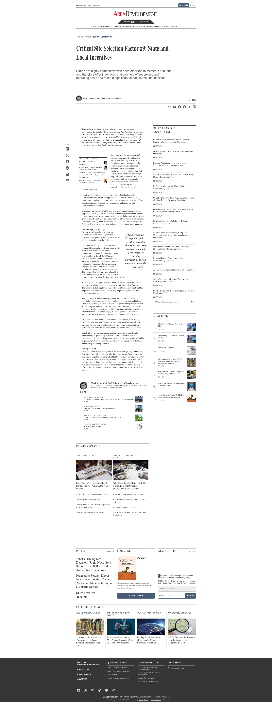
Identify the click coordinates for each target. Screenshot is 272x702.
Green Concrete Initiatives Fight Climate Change (102, 417)
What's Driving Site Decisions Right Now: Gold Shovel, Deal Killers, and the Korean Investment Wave (94, 564)
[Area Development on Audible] (114, 690)
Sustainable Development (95, 415)
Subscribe (183, 5)
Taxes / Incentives (102, 37)
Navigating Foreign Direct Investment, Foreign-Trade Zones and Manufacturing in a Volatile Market (94, 581)
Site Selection (112, 675)
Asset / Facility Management (117, 667)
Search (144, 22)
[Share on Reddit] (68, 168)
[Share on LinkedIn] (68, 149)
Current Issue (84, 674)
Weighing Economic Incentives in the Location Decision (90, 181)
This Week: (177, 582)
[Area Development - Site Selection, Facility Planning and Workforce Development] (136, 14)
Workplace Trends (92, 406)
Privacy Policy (143, 700)
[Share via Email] (68, 181)
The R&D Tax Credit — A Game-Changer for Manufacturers (90, 168)
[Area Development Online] (111, 697)
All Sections (193, 26)
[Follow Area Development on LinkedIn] (79, 690)
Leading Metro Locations (146, 678)
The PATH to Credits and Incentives (87, 163)
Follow (127, 22)
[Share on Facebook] (68, 162)
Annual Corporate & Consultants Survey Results (149, 673)
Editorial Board (169, 26)
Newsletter (83, 670)
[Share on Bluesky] (68, 174)
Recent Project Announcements (118, 678)
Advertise (96, 6)
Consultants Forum (84, 6)
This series (87, 129)
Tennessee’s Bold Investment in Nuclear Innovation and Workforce (109, 399)
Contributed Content (93, 397)
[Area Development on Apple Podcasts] (100, 690)
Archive (192, 551)
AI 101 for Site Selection (93, 426)
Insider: (175, 577)
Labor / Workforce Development (118, 671)
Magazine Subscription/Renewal (88, 664)
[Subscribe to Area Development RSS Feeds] (86, 690)
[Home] (93, 690)
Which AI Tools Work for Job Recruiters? (99, 408)
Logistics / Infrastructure (96, 424)
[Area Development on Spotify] (107, 690)
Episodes (110, 551)
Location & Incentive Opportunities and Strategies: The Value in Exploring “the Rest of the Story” (92, 174)
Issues (152, 551)
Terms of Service (156, 700)
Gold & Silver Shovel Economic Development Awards (148, 668)
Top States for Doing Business (148, 681)
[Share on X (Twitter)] (68, 155)
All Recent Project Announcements (167, 302)
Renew (192, 6)
